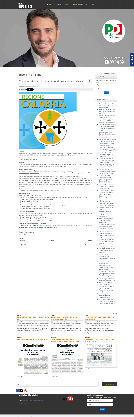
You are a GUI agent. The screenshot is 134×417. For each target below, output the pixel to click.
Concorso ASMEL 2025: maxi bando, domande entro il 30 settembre (106, 177)
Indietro (24, 245)
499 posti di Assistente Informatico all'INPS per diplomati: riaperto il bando (107, 121)
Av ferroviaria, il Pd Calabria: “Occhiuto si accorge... (63, 318)
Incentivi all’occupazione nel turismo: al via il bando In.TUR (107, 166)
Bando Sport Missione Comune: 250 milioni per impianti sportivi (106, 160)
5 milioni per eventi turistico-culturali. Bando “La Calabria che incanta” (106, 203)
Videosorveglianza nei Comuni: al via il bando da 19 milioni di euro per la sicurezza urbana (107, 135)
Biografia (57, 5)
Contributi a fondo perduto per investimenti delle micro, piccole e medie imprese (107, 227)
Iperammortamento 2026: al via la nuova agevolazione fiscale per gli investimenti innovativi (107, 127)
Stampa (19, 336)
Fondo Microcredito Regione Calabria (105, 276)
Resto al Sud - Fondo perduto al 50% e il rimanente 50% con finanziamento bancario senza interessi (106, 265)
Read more (21, 332)
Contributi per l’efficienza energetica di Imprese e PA (107, 280)
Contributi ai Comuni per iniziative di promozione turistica (51, 81)
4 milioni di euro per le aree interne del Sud (107, 116)
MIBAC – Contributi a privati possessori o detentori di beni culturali (106, 284)
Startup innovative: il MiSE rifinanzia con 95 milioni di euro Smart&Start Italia (107, 301)
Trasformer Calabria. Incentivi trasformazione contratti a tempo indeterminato (106, 214)
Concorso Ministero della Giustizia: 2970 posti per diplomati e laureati (106, 186)
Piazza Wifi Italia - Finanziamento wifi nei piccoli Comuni (106, 290)
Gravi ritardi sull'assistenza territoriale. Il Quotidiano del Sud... (65, 339)
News (19, 315)
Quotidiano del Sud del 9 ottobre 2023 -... (33, 338)
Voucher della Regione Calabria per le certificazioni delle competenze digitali (107, 171)
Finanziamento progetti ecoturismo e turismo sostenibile (106, 220)
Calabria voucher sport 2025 (106, 208)
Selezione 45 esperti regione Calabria (105, 199)
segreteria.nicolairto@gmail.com (33, 399)
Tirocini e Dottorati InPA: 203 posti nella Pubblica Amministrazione (106, 106)
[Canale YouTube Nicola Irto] (68, 396)
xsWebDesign (39, 414)
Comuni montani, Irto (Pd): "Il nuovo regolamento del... (31, 318)
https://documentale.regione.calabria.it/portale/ (43, 227)
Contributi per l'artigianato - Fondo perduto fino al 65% (107, 272)
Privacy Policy (23, 401)
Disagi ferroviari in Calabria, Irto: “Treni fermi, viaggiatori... (98, 318)
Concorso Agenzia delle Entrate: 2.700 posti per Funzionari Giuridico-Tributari (106, 193)
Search (110, 382)
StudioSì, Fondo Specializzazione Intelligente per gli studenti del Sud (107, 257)
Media (92, 5)
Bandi (66, 5)
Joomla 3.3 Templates (29, 414)
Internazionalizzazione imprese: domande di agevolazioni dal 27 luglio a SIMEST (107, 234)
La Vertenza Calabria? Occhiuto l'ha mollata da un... (99, 339)
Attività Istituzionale (79, 5)
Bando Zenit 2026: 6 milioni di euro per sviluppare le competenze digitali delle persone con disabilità (107, 142)
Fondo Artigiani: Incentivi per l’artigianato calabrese (107, 246)
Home (48, 5)
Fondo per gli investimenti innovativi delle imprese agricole (107, 250)
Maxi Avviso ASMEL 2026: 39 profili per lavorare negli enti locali (107, 111)
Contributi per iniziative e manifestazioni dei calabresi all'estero (106, 295)
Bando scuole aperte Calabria (105, 182)
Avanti (87, 245)
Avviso (23, 240)
